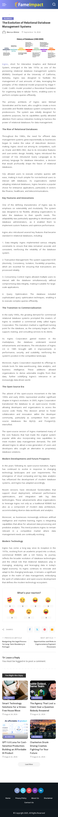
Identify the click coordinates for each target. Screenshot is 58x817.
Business (8, 19)
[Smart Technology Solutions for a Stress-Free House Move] (15, 690)
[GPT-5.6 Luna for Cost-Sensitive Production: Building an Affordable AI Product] (15, 729)
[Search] (54, 4)
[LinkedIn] (41, 790)
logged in (20, 661)
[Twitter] (37, 630)
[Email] (52, 630)
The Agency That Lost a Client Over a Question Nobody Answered (42, 706)
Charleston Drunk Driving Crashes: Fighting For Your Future (39, 747)
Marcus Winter (13, 32)
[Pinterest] (45, 630)
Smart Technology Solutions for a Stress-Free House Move (14, 706)
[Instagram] (35, 790)
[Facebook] (30, 630)
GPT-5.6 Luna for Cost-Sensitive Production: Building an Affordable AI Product (14, 747)
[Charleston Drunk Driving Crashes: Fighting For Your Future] (43, 729)
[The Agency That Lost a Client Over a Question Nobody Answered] (43, 690)
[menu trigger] (5, 4)
